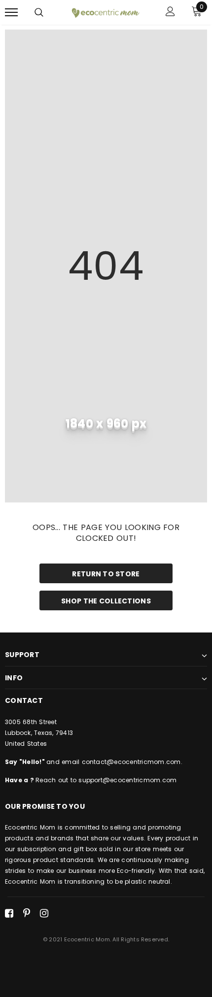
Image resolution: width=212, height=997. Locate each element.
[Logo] (105, 12)
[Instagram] (44, 913)
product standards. (63, 860)
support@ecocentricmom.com (127, 780)
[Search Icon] (39, 12)
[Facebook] (9, 913)
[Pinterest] (26, 913)
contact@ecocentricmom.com (131, 762)
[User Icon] (170, 12)
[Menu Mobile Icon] (11, 12)
